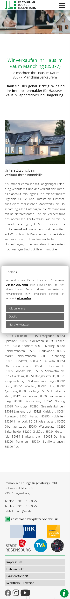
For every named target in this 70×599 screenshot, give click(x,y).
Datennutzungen (17, 285)
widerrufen (24, 298)
